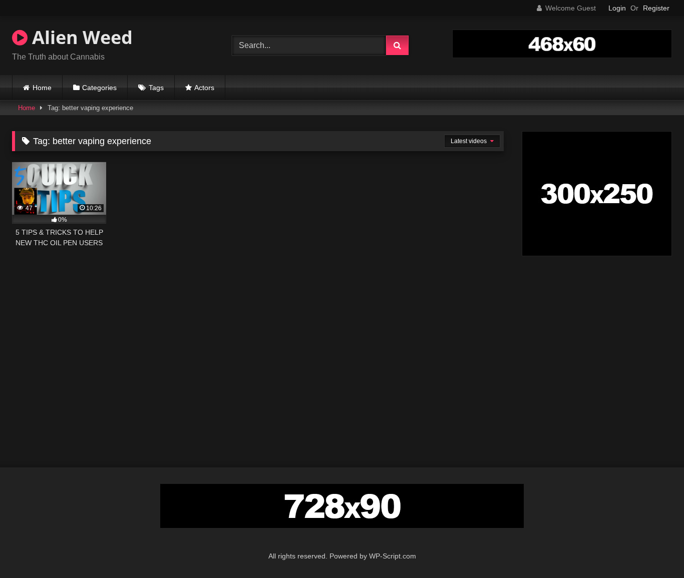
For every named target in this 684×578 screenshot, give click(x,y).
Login (617, 8)
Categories (99, 88)
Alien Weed (80, 37)
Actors (204, 88)
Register (656, 8)
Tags (156, 88)
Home (42, 88)
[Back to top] (653, 548)
